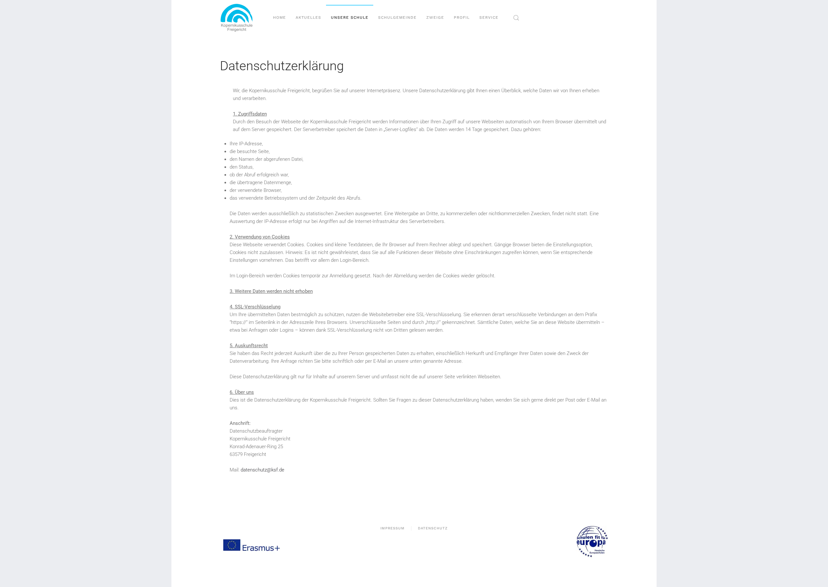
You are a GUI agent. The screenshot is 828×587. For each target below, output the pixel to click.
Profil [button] (462, 17)
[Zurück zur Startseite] (239, 18)
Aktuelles (308, 17)
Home (279, 17)
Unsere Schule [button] (349, 17)
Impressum (392, 528)
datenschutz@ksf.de (262, 470)
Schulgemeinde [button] (397, 17)
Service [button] (488, 17)
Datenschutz (433, 528)
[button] (516, 18)
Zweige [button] (435, 17)
